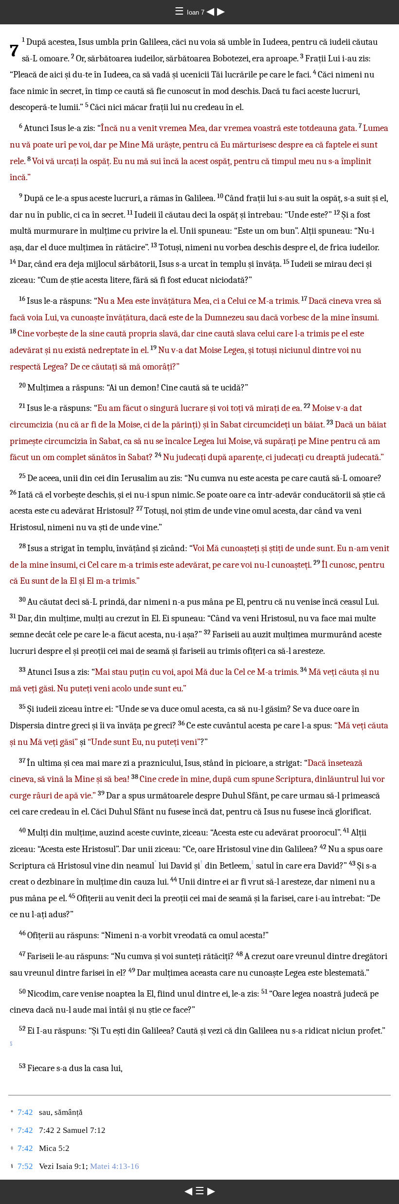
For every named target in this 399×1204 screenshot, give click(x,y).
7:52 (25, 1166)
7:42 (25, 1112)
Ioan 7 (196, 12)
